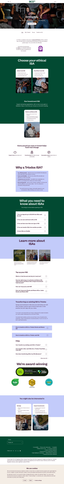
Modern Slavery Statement (51, 452)
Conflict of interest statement (51, 450)
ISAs (22, 32)
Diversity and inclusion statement (50, 454)
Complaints (54, 447)
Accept (24, 480)
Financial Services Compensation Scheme (48, 451)
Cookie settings (38, 480)
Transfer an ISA (39, 32)
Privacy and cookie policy (45, 447)
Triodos (9, 439)
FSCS (19, 48)
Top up (33, 32)
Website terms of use (41, 448)
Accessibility (35, 447)
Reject (30, 480)
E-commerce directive (52, 448)
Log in (55, 1)
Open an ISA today (32, 23)
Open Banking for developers (38, 452)
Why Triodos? (27, 32)
